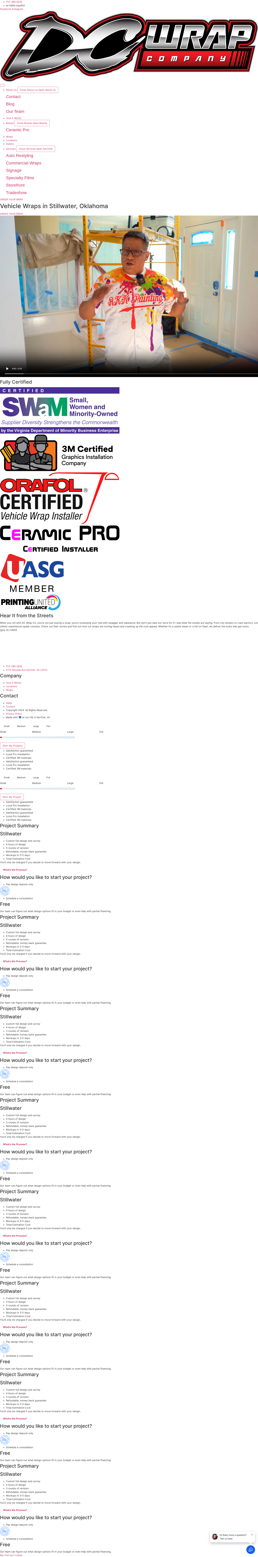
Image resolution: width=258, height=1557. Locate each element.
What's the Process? (15, 869)
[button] (129, 869)
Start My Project (12, 796)
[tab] (6, 726)
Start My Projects (12, 745)
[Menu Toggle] (2, 85)
